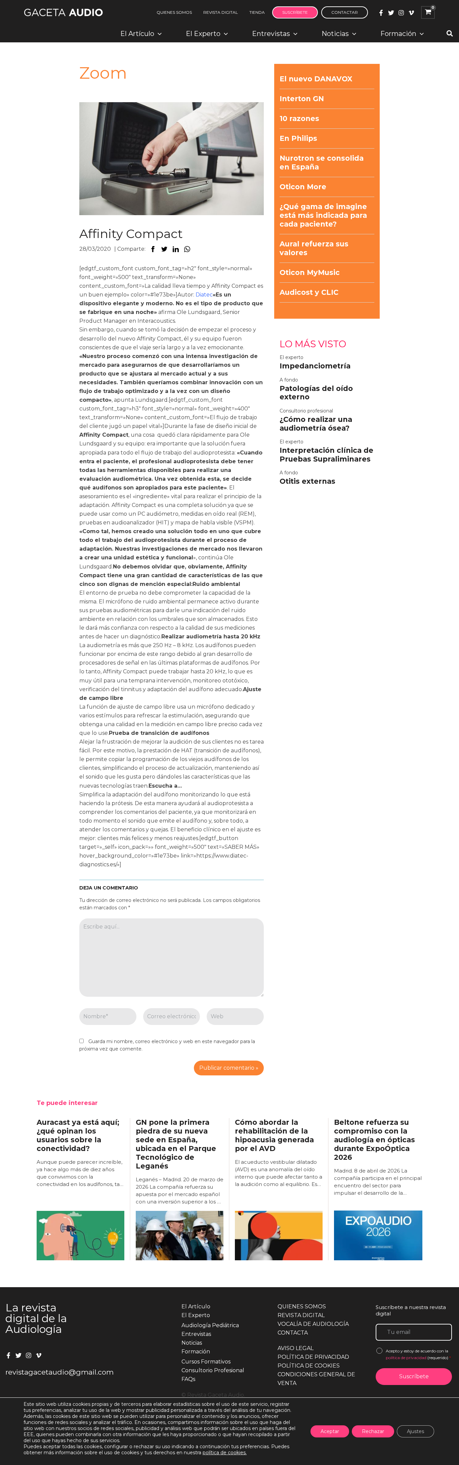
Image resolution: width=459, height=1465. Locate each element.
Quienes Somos (302, 1306)
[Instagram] (401, 13)
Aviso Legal (296, 1348)
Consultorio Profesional (212, 1370)
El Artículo (195, 1306)
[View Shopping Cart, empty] (428, 12)
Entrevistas (196, 1334)
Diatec (204, 294)
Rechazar (373, 1431)
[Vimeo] (411, 13)
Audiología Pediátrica (210, 1325)
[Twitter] (391, 13)
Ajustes (415, 1431)
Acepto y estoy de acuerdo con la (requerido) (418, 1354)
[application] (158, 34)
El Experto (195, 1315)
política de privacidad (406, 1357)
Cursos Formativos (206, 1361)
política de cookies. (225, 1453)
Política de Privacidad (313, 1357)
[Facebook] (381, 13)
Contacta (293, 1333)
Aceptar (330, 1431)
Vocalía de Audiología (313, 1324)
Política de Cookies (309, 1365)
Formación (195, 1351)
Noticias (191, 1343)
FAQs (188, 1379)
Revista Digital (301, 1315)
